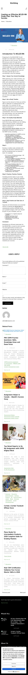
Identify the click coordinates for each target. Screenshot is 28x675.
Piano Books (7, 556)
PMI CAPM (7, 365)
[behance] (14, 607)
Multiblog (14, 3)
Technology (9, 500)
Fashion (16, 495)
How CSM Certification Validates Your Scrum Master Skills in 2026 (12, 570)
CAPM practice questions (11, 362)
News (11, 499)
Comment (5, 265)
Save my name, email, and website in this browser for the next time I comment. (13, 298)
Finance (8, 497)
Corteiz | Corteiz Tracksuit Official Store (14, 507)
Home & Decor (18, 497)
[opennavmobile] (26, 8)
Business (8, 494)
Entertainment (9, 495)
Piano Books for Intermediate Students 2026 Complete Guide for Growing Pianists (13, 535)
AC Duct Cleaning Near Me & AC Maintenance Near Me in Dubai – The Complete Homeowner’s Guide (18, 622)
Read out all (7, 370)
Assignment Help (9, 468)
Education (14, 45)
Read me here (4, 602)
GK (11, 497)
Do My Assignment (9, 469)
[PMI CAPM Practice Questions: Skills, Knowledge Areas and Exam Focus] (14, 331)
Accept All (14, 669)
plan (14, 95)
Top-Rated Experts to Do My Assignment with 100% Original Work (14, 448)
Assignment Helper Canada (11, 416)
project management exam (11, 367)
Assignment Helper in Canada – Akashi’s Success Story (14, 397)
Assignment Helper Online (11, 418)
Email (4, 283)
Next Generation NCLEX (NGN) (10, 128)
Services (16, 499)
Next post (23, 592)
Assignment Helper (9, 415)
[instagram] (6, 607)
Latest (7, 499)
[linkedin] (10, 607)
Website (4, 289)
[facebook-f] (2, 607)
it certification (8, 363)
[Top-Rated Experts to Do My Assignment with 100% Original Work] (14, 432)
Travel (14, 500)
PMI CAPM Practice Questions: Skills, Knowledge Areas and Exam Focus (12, 341)
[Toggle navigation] (2, 8)
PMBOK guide (16, 363)
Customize (14, 663)
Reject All (14, 666)
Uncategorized (10, 502)
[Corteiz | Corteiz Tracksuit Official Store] (14, 483)
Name (4, 276)
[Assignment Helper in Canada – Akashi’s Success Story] (14, 380)
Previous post (6, 592)
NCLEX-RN (18, 206)
